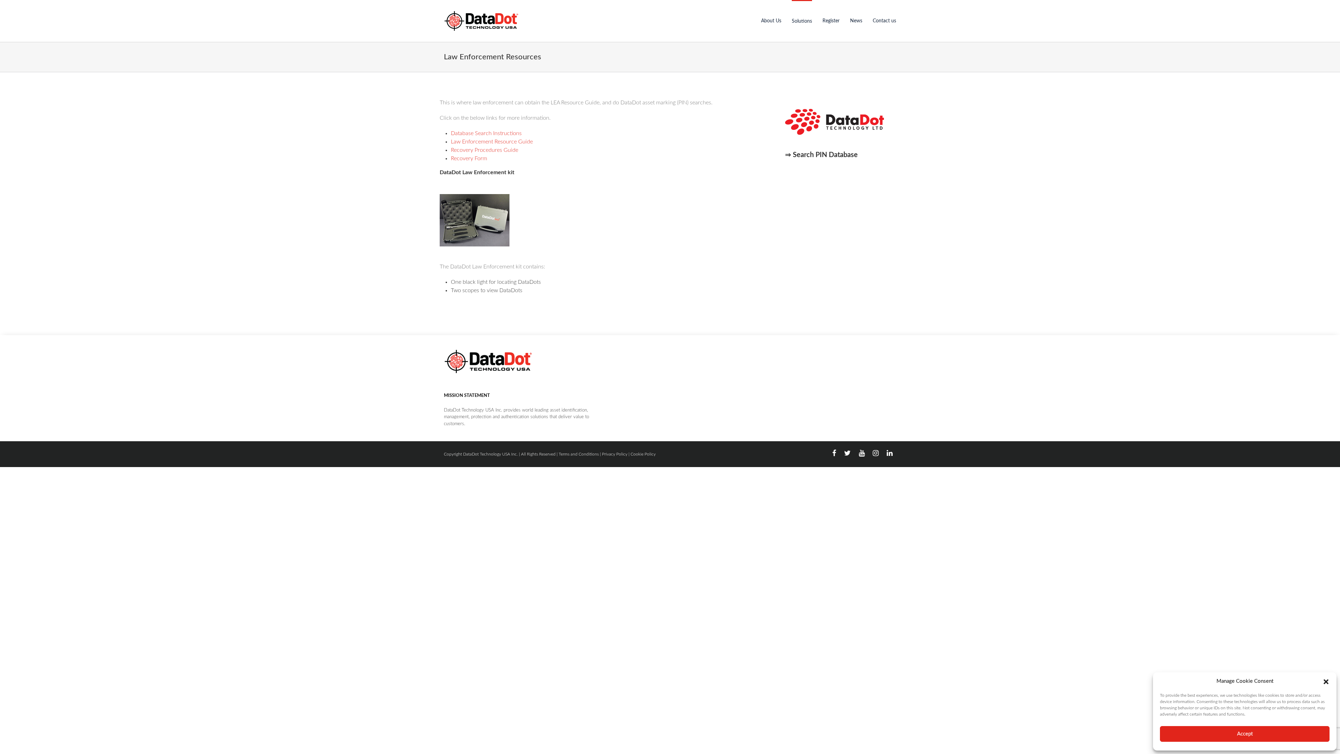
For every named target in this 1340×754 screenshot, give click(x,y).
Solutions (802, 21)
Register (831, 21)
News (856, 21)
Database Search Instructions (486, 133)
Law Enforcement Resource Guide (492, 142)
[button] (1326, 681)
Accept (1245, 734)
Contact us (884, 21)
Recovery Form (469, 158)
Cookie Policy (643, 454)
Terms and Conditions (579, 454)
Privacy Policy (614, 454)
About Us (771, 21)
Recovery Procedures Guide (484, 150)
